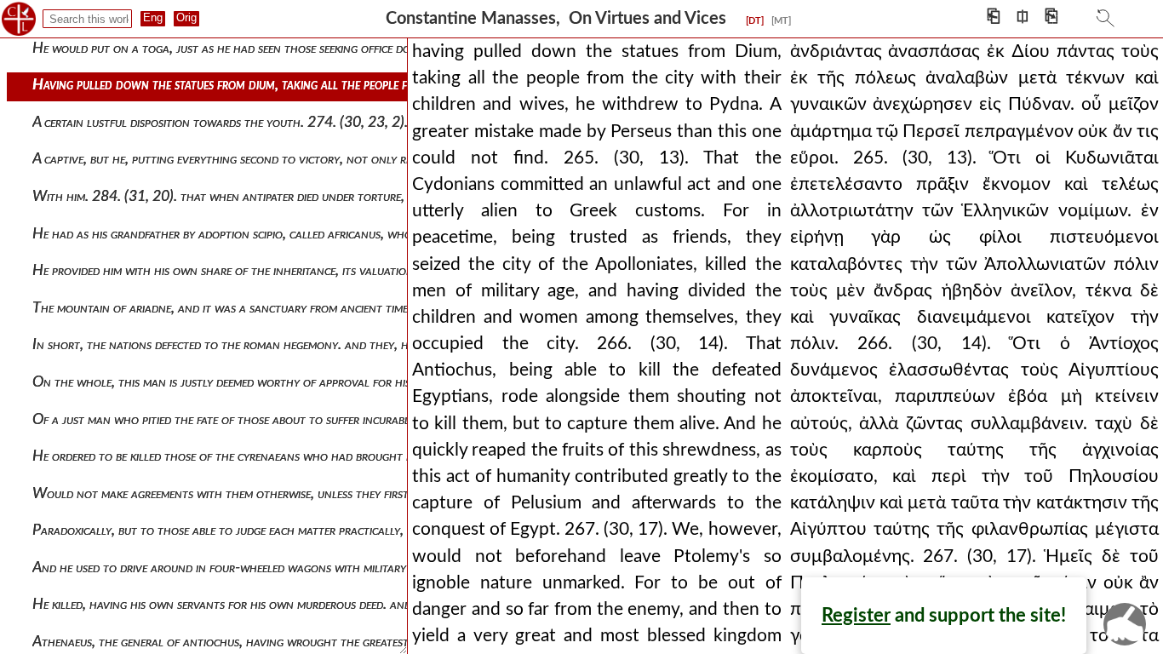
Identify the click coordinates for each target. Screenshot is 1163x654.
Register (856, 615)
